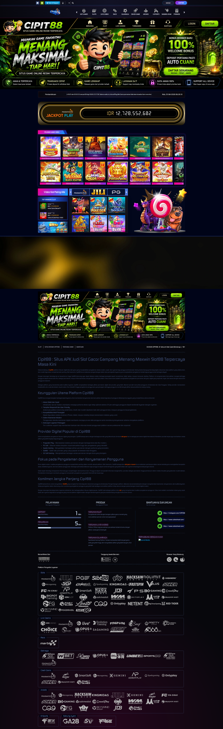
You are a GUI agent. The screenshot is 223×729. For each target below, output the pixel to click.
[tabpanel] (111, 53)
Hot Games (84, 14)
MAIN (52, 147)
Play (68, 116)
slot (120, 490)
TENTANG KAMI (68, 347)
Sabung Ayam (166, 14)
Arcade (146, 14)
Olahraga (125, 14)
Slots (94, 14)
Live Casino (105, 14)
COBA (82, 203)
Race (115, 14)
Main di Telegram (54, 3)
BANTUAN (80, 347)
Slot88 (65, 484)
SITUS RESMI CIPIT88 (52, 347)
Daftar (181, 3)
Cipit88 (51, 370)
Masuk (168, 3)
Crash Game (135, 14)
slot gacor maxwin (130, 464)
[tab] (80, 192)
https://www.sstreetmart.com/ (173, 520)
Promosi (177, 14)
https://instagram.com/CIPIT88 (174, 513)
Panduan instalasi (212, 267)
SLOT (40, 347)
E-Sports (156, 14)
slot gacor (124, 436)
